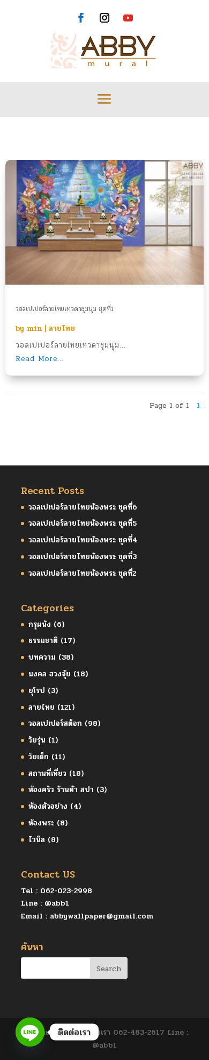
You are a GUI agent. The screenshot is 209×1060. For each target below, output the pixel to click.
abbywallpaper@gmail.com (101, 916)
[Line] (30, 1032)
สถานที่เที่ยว (47, 773)
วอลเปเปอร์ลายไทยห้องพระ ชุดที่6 (82, 507)
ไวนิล (36, 839)
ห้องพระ (41, 823)
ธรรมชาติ (43, 640)
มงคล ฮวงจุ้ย (49, 674)
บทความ (42, 657)
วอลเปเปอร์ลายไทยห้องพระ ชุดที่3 (82, 556)
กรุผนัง (39, 624)
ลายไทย (62, 328)
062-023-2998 (66, 890)
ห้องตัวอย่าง (48, 806)
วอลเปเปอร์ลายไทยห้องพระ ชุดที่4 (82, 540)
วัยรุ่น (37, 740)
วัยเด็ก (38, 756)
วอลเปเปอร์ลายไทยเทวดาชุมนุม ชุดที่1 (65, 309)
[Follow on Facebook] (81, 17)
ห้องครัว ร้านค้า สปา (61, 789)
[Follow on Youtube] (128, 17)
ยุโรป (36, 690)
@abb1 (56, 903)
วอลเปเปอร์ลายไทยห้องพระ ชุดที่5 (82, 523)
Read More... (40, 358)
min (34, 328)
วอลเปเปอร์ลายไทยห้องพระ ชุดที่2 (82, 573)
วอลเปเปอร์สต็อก (55, 723)
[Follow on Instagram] (104, 17)
